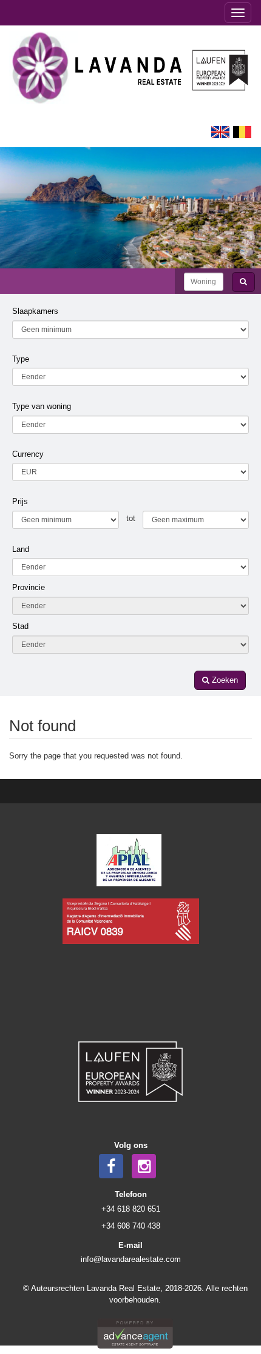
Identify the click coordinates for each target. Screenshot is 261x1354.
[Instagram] (144, 1166)
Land (20, 549)
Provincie (28, 587)
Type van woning (41, 406)
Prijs (20, 501)
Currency (28, 454)
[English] (220, 131)
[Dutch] (242, 131)
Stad (20, 626)
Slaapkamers (35, 311)
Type (20, 358)
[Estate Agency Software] (135, 1332)
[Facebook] (111, 1166)
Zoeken (223, 680)
